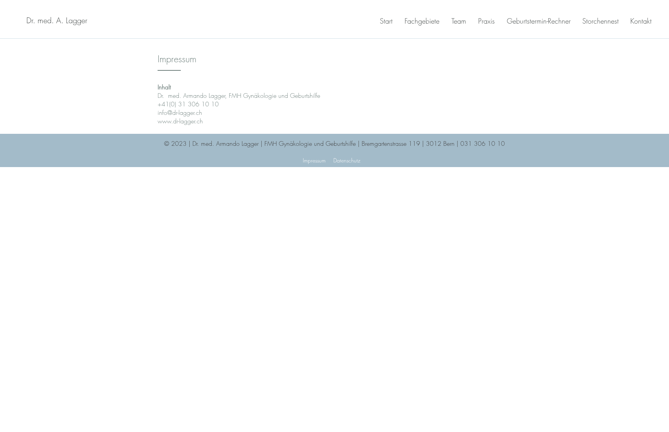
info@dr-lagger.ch (180, 112)
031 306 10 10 (482, 143)
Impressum (314, 160)
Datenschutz (346, 160)
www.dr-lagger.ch (180, 121)
